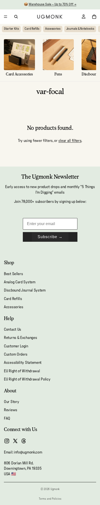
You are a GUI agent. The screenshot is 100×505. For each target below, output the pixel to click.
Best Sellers (13, 274)
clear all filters (70, 141)
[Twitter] (15, 441)
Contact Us (12, 329)
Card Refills (32, 28)
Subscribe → (50, 237)
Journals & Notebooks (80, 28)
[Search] (16, 16)
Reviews (10, 410)
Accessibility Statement (23, 363)
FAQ (7, 418)
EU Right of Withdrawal (22, 371)
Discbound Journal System (25, 290)
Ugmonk (54, 489)
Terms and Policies (50, 498)
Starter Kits (11, 28)
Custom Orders (15, 354)
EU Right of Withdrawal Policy (27, 379)
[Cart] (94, 16)
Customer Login (16, 346)
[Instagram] (7, 441)
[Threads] (24, 441)
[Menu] (5, 16)
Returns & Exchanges (20, 338)
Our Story (11, 402)
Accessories (52, 28)
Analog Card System (19, 282)
